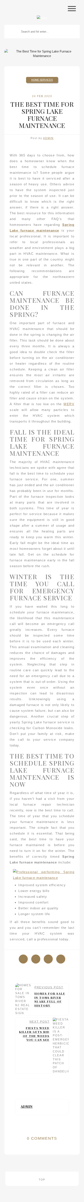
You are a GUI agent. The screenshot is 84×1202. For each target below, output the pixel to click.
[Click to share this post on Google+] (48, 959)
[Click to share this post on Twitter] (35, 959)
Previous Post (49, 996)
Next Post (34, 1031)
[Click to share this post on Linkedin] (60, 959)
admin (48, 138)
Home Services (42, 79)
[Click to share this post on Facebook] (23, 959)
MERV (69, 404)
